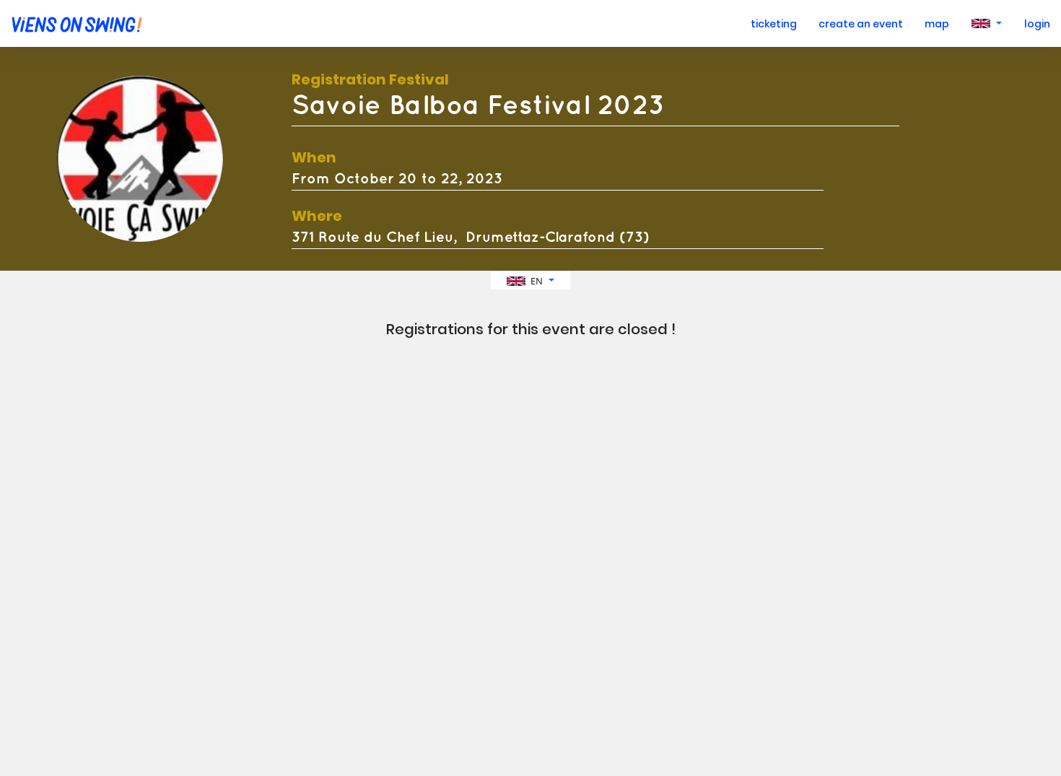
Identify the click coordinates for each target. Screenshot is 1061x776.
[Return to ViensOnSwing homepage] (73, 23)
